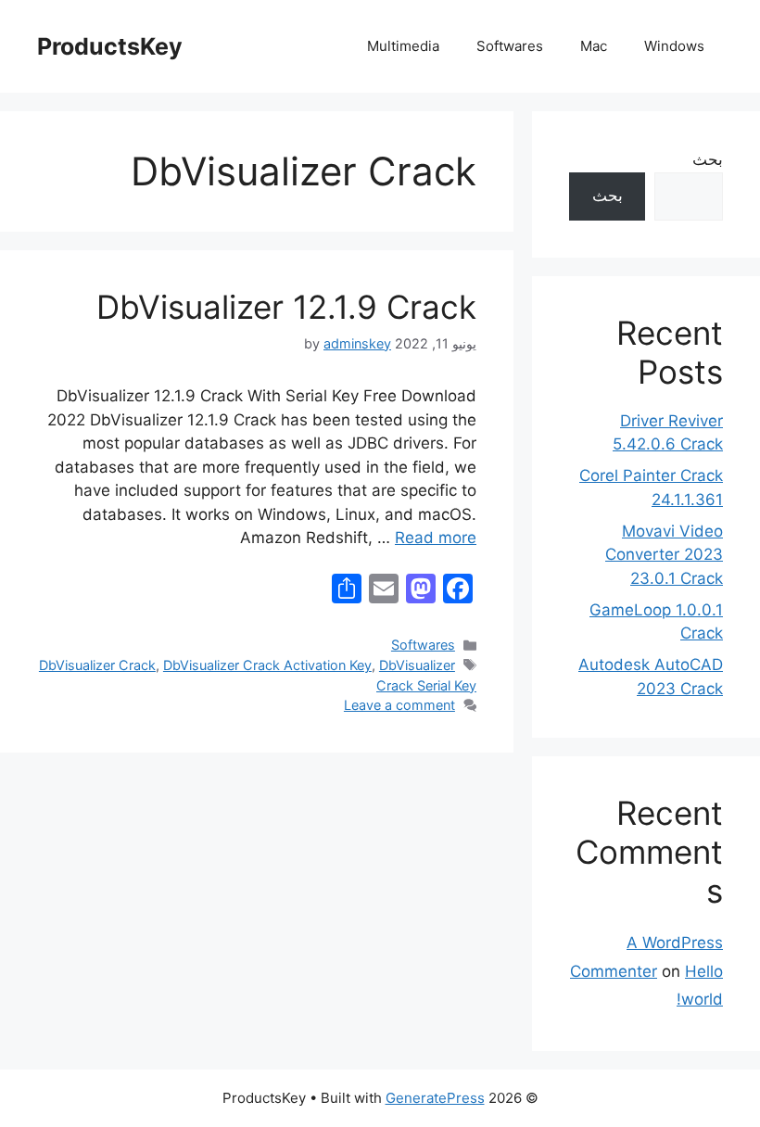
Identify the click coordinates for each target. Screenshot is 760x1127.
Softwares (509, 46)
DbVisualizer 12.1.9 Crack (286, 306)
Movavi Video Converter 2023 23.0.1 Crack (664, 555)
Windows (674, 46)
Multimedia (403, 46)
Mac (593, 46)
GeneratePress (435, 1098)
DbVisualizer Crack (97, 665)
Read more (435, 537)
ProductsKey (110, 46)
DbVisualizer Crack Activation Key (267, 665)
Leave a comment (399, 705)
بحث (707, 159)
